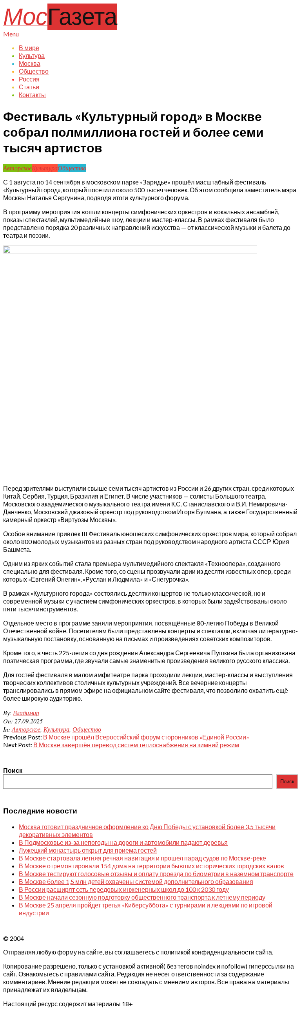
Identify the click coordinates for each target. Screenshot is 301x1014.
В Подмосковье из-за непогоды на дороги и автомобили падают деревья (123, 842)
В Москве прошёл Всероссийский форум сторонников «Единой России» (146, 737)
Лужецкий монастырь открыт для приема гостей (88, 850)
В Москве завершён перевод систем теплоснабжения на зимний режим (136, 744)
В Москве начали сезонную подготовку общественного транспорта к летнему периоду (142, 897)
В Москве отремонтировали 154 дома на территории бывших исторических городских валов (151, 865)
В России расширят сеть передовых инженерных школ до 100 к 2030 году (124, 889)
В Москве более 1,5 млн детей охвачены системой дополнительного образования (136, 881)
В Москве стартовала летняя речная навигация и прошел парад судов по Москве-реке (142, 858)
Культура (45, 168)
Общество (72, 168)
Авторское (17, 168)
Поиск (12, 770)
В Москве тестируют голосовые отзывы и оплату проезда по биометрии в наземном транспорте (156, 873)
